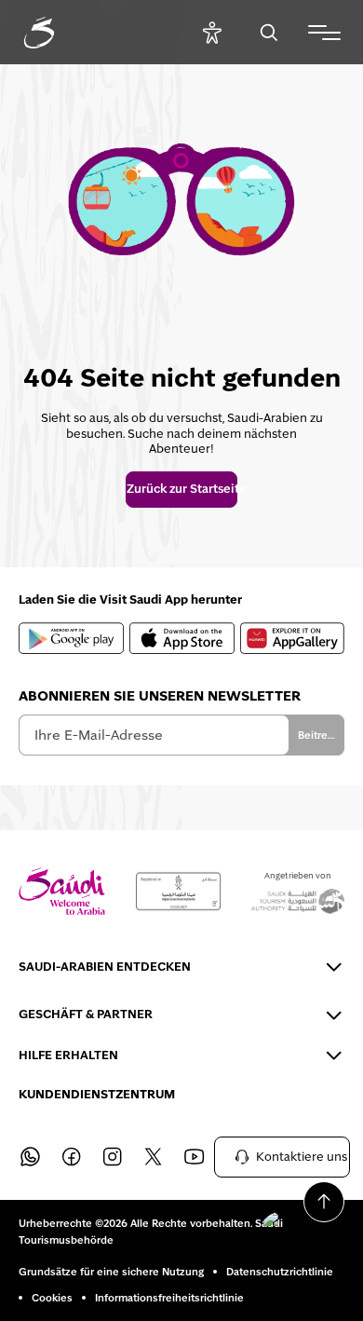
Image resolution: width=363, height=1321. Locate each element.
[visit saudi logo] (59, 32)
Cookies (52, 1297)
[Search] (268, 32)
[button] (298, 1227)
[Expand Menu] (324, 32)
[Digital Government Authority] (178, 891)
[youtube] (193, 1157)
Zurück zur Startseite (181, 489)
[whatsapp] (29, 1157)
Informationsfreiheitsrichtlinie (169, 1297)
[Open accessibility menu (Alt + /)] (212, 32)
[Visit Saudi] (62, 891)
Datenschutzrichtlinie (279, 1271)
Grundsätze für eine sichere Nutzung (111, 1271)
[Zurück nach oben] (323, 1201)
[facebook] (70, 1157)
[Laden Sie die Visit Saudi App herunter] (71, 638)
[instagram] (111, 1157)
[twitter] (152, 1157)
